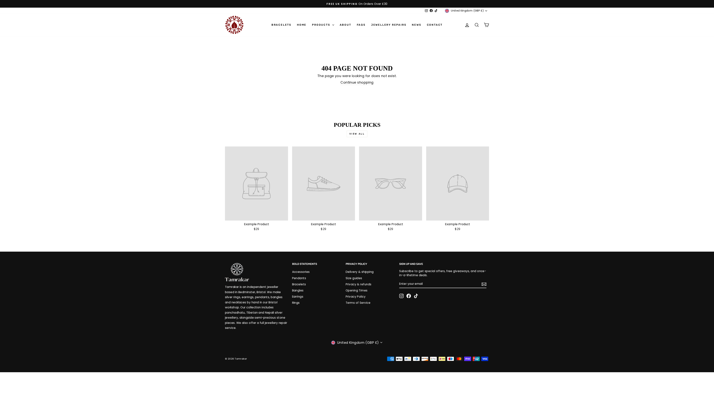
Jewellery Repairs (388, 24)
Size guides (354, 278)
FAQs (361, 24)
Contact (435, 24)
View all (357, 134)
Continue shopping (357, 82)
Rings (296, 303)
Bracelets (281, 24)
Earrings (297, 297)
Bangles (298, 290)
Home (301, 24)
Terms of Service (358, 303)
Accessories (301, 272)
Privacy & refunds (359, 284)
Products (321, 24)
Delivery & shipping (360, 272)
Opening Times (357, 290)
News (416, 24)
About (345, 24)
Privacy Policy (356, 297)
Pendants (299, 278)
